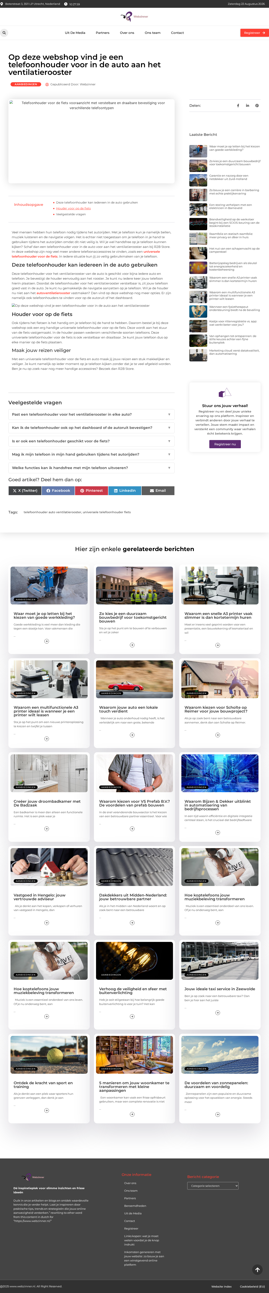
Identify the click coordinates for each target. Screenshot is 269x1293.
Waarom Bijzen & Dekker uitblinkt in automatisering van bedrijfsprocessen (218, 805)
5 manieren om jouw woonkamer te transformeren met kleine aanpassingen (134, 1087)
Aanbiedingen (26, 84)
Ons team (153, 33)
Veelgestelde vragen (71, 214)
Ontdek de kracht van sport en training (43, 1085)
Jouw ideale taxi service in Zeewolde (220, 989)
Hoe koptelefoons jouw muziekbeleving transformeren (215, 897)
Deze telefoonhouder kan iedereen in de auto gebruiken (97, 202)
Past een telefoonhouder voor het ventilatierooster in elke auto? (91, 414)
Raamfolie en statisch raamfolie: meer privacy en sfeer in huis (231, 235)
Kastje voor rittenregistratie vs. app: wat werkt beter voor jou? (233, 323)
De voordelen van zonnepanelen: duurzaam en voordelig (216, 1085)
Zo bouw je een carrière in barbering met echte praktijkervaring (234, 191)
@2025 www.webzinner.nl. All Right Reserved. (31, 1286)
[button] (4, 33)
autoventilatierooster (53, 293)
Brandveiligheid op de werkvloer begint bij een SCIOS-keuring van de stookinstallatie (234, 222)
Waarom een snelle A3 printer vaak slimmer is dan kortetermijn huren (233, 279)
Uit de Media (133, 1213)
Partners (102, 33)
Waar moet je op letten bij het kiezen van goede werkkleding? (234, 148)
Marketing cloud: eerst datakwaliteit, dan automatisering (234, 352)
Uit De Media (75, 33)
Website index (221, 1286)
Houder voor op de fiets (73, 208)
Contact (177, 33)
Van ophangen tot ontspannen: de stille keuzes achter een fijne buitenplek (232, 339)
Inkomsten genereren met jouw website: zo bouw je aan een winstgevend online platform (144, 1258)
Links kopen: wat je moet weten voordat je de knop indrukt (141, 1240)
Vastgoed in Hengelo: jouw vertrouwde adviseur (40, 897)
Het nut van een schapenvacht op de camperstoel (234, 250)
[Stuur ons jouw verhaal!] (225, 392)
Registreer (131, 1228)
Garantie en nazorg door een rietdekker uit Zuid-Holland (228, 177)
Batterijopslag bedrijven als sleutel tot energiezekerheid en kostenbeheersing (233, 266)
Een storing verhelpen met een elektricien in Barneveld (230, 206)
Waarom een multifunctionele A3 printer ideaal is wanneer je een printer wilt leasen (232, 295)
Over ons (127, 33)
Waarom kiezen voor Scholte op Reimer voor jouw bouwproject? (216, 709)
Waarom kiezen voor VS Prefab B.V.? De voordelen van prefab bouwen (134, 803)
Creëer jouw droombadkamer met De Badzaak (47, 803)
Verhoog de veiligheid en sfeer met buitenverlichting (133, 991)
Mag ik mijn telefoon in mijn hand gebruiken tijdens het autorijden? (91, 454)
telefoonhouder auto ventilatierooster (52, 512)
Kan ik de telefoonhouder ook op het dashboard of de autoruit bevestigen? (91, 428)
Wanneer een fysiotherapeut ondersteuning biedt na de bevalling (234, 308)
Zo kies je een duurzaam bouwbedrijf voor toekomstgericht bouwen (234, 162)
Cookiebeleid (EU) (252, 1286)
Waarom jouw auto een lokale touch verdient (128, 709)
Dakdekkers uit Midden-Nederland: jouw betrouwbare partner (133, 897)
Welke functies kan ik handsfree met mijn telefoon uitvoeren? (91, 468)
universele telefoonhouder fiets (107, 512)
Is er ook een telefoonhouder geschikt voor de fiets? (91, 441)
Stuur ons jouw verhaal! (225, 405)
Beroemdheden (135, 1205)
